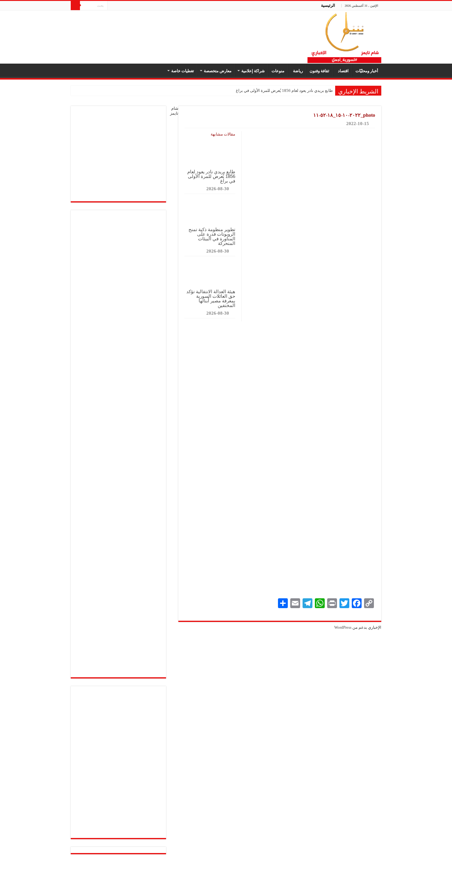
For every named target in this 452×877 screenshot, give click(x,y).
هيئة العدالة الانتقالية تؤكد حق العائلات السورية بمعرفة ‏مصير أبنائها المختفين (210, 298)
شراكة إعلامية (253, 71)
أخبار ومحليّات (366, 71)
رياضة (297, 71)
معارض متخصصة (218, 71)
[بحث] (75, 5)
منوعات (278, 71)
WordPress (342, 627)
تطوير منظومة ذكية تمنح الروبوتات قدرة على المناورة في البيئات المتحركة (211, 236)
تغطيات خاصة (182, 71)
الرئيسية (328, 5)
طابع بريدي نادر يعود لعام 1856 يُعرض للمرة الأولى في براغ (284, 90)
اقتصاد (342, 71)
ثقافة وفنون (319, 71)
